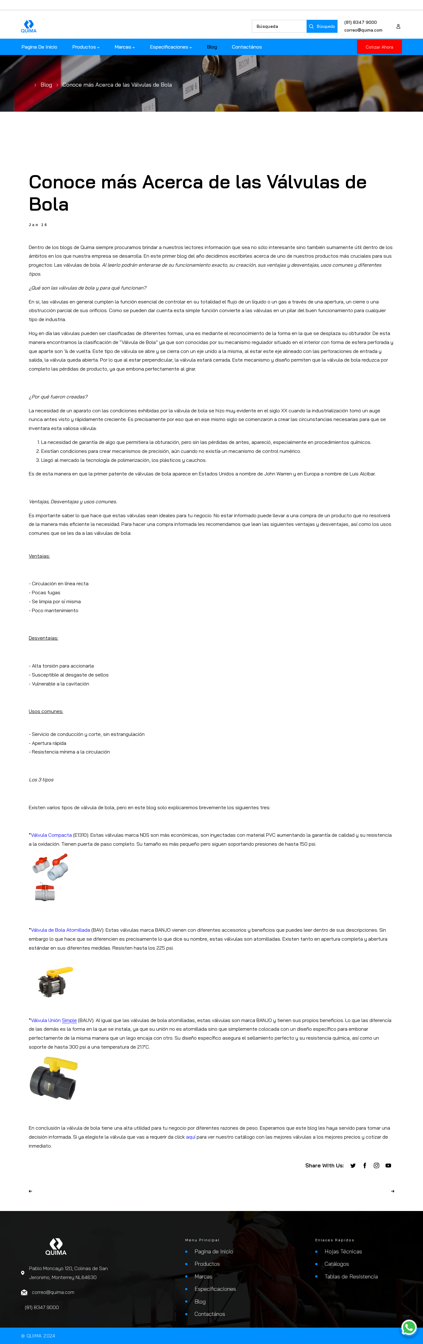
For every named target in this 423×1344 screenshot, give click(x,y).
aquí (190, 1137)
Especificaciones (215, 1288)
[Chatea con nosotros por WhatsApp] (409, 1328)
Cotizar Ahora (379, 47)
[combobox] (279, 26)
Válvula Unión (54, 1020)
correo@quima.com (363, 30)
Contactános (209, 1313)
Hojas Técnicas (343, 1251)
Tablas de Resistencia (351, 1276)
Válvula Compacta (51, 835)
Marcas (203, 1276)
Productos (207, 1263)
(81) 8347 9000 (360, 22)
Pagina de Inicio (213, 1251)
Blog (46, 84)
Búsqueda (326, 26)
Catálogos (337, 1263)
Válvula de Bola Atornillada (60, 930)
